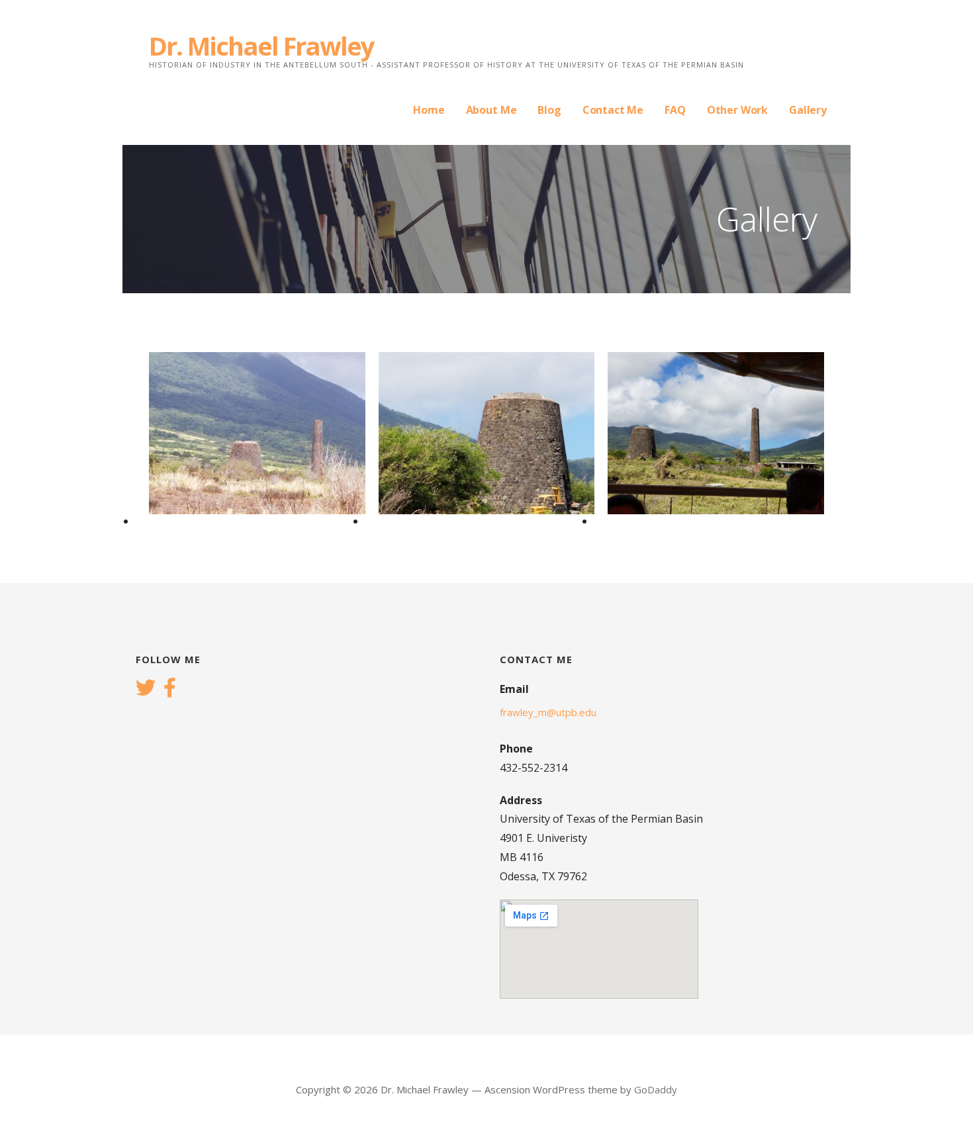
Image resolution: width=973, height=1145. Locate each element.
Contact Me (612, 110)
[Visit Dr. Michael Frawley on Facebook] (169, 689)
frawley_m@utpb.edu (548, 712)
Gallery (808, 110)
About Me (491, 110)
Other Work (737, 110)
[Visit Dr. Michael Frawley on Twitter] (146, 689)
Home (428, 110)
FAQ (675, 110)
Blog (549, 110)
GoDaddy (655, 1089)
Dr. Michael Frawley (261, 45)
